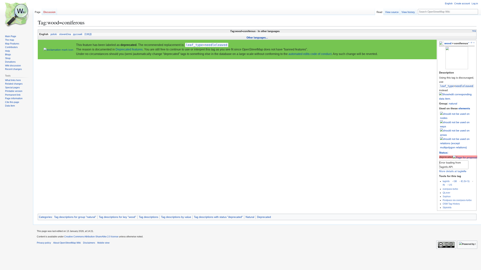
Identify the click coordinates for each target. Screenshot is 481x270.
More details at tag (452, 171)
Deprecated (264, 216)
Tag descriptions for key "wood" (117, 216)
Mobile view (103, 243)
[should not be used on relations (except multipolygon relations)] (457, 143)
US (450, 185)
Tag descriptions (148, 216)
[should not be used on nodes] (457, 115)
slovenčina (65, 34)
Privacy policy (44, 243)
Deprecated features (129, 49)
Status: (443, 152)
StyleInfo (447, 207)
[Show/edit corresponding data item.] (456, 98)
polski (54, 34)
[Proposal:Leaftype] (465, 156)
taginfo (446, 181)
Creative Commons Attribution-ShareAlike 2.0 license (91, 236)
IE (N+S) (465, 181)
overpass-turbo (450, 189)
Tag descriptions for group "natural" (75, 216)
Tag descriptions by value (176, 216)
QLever (446, 192)
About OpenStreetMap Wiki (67, 243)
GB (455, 181)
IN (444, 185)
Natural (250, 216)
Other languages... (257, 37)
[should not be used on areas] (457, 132)
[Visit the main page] (17, 15)
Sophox (447, 196)
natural (453, 103)
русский (77, 34)
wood (448, 43)
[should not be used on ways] (457, 124)
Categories (45, 216)
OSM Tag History (451, 203)
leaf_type (447, 86)
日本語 (88, 34)
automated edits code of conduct (309, 54)
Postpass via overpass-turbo (457, 200)
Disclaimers (89, 243)
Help (474, 31)
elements (464, 108)
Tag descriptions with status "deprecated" (218, 216)
